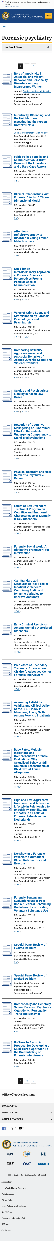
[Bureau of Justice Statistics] (27, 1157)
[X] (13, 1129)
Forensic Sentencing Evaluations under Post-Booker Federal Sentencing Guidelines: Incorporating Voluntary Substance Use (32, 904)
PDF (16, 181)
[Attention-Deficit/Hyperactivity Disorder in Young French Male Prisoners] (7, 241)
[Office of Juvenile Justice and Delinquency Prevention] (10, 1166)
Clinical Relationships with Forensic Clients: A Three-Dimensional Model (31, 197)
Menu (48, 16)
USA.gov (5, 1224)
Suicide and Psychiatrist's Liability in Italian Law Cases (31, 394)
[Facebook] (5, 1129)
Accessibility (7, 1182)
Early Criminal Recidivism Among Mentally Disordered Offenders (33, 628)
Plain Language (8, 1194)
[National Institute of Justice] (43, 1156)
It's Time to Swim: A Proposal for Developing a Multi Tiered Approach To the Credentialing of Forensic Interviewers (31, 1049)
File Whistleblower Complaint (14, 1188)
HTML (25, 299)
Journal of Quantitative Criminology (30, 133)
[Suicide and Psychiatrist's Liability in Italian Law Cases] (7, 401)
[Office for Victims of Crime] (27, 1165)
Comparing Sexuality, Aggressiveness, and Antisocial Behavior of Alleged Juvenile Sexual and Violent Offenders (33, 356)
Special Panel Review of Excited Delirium (30, 946)
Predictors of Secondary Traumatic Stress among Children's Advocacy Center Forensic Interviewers (32, 670)
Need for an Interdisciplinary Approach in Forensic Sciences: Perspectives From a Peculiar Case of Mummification (32, 277)
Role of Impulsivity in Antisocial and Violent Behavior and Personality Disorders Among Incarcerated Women (31, 80)
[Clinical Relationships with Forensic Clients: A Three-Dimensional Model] (7, 204)
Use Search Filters (13, 47)
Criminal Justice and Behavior (37, 91)
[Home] (27, 15)
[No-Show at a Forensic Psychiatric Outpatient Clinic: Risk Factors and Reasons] (7, 864)
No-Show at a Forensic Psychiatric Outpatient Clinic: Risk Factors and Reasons (30, 858)
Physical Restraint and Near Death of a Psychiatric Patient (32, 475)
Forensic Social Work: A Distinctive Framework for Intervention (31, 550)
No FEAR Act (7, 1212)
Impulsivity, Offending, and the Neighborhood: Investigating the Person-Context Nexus (32, 120)
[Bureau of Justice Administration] (10, 1156)
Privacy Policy (7, 1200)
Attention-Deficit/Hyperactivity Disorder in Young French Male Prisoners (31, 236)
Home (4, 27)
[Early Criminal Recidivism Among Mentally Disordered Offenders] (7, 634)
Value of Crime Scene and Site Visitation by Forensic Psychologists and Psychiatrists (31, 317)
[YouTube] (21, 1129)
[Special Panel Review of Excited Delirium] (7, 955)
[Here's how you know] (27, 4)
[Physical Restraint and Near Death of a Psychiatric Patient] (7, 482)
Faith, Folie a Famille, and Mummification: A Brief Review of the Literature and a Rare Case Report (31, 161)
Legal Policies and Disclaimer (14, 1206)
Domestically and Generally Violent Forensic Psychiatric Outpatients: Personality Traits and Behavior (33, 1009)
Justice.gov (6, 1230)
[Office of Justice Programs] (6, 16)
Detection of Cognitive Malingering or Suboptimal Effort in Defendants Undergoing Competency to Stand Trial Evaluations (32, 431)
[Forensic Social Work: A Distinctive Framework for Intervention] (7, 556)
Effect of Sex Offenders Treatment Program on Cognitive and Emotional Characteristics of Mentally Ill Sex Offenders (32, 512)
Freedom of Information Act (13, 1218)
